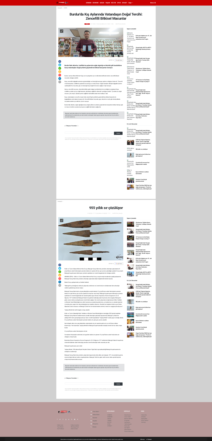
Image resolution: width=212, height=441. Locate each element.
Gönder (118, 133)
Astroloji (143, 422)
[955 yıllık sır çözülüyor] (90, 238)
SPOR (119, 3)
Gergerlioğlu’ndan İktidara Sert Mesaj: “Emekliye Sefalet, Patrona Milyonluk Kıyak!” (144, 105)
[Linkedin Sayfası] (69, 419)
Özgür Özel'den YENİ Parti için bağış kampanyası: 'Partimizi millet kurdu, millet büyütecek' (144, 187)
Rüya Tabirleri (144, 420)
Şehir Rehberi (127, 429)
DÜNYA (65, 8)
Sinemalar (127, 426)
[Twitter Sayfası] (60, 419)
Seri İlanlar (127, 427)
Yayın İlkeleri (60, 427)
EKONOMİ (95, 3)
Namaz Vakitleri (128, 418)
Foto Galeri (96, 411)
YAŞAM (107, 3)
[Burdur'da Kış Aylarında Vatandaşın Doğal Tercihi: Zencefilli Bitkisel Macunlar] (90, 42)
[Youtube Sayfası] (66, 419)
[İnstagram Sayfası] (64, 419)
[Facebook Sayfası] (58, 419)
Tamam (149, 439)
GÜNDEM (88, 3)
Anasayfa (60, 8)
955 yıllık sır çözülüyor (142, 149)
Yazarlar (94, 417)
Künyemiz (95, 423)
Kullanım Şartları (75, 425)
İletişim (94, 427)
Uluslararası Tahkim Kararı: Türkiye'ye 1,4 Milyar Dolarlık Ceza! (143, 70)
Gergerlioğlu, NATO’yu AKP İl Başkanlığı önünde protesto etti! (143, 49)
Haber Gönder (74, 428)
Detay (143, 439)
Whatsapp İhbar (75, 427)
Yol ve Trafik (127, 416)
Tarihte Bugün (128, 424)
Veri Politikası (60, 428)
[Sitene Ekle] (78, 419)
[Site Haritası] (75, 419)
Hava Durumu (127, 415)
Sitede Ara (144, 415)
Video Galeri (96, 414)
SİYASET (124, 3)
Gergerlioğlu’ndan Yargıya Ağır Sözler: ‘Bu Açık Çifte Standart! (143, 60)
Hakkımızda (60, 425)
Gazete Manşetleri (129, 431)
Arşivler (95, 420)
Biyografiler (144, 418)
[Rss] (72, 419)
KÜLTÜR (113, 3)
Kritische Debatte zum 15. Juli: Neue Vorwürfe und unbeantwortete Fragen (144, 37)
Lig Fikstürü (127, 422)
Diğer (130, 3)
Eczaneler (126, 420)
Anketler (143, 416)
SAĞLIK (102, 3)
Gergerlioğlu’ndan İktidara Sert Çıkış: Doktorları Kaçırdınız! (143, 116)
